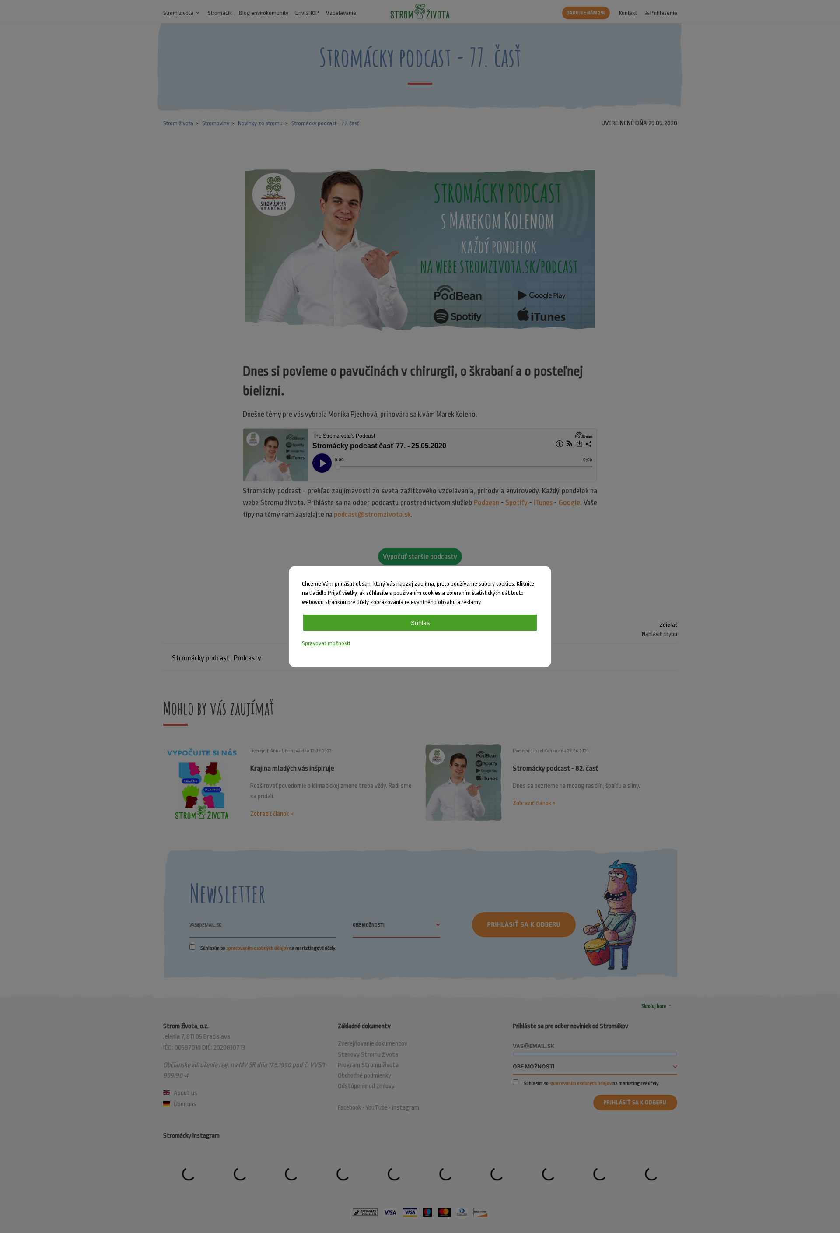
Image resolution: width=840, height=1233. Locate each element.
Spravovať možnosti (326, 643)
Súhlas (420, 622)
